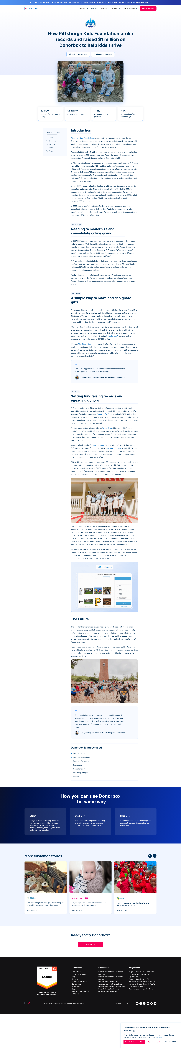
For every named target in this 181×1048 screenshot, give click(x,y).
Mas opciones (170, 1042)
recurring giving (98, 445)
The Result (49, 148)
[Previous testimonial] (154, 856)
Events (99, 420)
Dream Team (107, 428)
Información (77, 968)
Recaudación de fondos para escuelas (112, 986)
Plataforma (82, 8)
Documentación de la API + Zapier (141, 989)
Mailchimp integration (86, 344)
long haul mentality (113, 448)
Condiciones (76, 984)
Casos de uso (103, 968)
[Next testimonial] (150, 856)
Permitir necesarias (154, 1042)
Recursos (104, 8)
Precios (94, 8)
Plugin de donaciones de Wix (139, 979)
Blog (73, 977)
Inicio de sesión (129, 8)
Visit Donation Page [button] (104, 54)
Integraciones (134, 968)
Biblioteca (75, 994)
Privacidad (76, 986)
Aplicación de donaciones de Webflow (142, 984)
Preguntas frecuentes (79, 981)
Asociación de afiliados (80, 991)
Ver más (159, 1037)
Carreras (75, 979)
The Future (49, 151)
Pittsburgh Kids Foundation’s (82, 138)
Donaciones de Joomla (137, 986)
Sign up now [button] (90, 944)
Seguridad (75, 989)
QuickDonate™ (112, 336)
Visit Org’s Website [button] (79, 54)
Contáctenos (76, 972)
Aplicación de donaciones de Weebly (142, 981)
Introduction (50, 137)
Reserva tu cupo (142, 2)
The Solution (50, 144)
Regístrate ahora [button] (148, 8)
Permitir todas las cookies (134, 1042)
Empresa (115, 8)
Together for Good (104, 414)
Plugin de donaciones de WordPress (141, 972)
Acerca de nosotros (79, 974)
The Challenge (51, 141)
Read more (31, 910)
